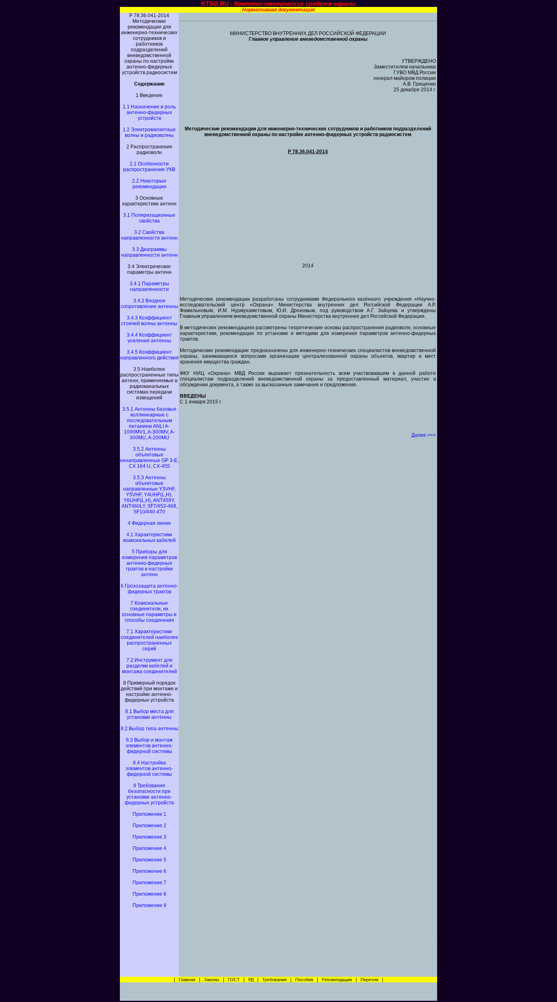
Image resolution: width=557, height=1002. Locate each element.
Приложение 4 (149, 848)
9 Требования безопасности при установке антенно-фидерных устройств (149, 794)
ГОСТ (234, 979)
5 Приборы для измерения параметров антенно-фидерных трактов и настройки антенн (149, 563)
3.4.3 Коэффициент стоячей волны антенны (149, 320)
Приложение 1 (149, 814)
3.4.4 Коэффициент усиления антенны (149, 338)
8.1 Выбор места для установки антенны (149, 714)
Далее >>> (423, 435)
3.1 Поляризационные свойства (149, 218)
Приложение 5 (149, 860)
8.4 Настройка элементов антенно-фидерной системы (149, 768)
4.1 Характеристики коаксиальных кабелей (149, 537)
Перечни (369, 979)
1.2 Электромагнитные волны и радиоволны (149, 132)
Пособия (304, 979)
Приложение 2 (149, 825)
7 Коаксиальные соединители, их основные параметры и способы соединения (149, 611)
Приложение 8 (149, 894)
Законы (211, 979)
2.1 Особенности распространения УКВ (149, 166)
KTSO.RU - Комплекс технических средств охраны (278, 3)
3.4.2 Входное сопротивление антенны (149, 303)
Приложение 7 (149, 882)
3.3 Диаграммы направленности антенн (149, 252)
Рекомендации (337, 979)
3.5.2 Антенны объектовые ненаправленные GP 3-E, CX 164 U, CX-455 (149, 457)
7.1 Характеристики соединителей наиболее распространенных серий (149, 640)
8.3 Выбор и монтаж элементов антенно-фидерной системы (149, 745)
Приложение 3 (149, 837)
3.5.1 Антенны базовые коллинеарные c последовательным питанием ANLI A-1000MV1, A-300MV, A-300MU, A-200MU (149, 423)
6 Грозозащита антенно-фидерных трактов (149, 589)
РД (251, 979)
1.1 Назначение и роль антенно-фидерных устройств (149, 112)
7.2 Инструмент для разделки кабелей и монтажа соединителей (149, 665)
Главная (186, 979)
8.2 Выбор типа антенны (149, 728)
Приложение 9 (149, 905)
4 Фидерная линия (149, 523)
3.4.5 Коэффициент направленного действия (149, 355)
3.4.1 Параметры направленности (149, 286)
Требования (274, 979)
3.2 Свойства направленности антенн (149, 235)
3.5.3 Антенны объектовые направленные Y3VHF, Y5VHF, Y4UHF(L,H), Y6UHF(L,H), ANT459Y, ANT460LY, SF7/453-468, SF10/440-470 (149, 495)
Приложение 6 (149, 871)
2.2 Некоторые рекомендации (149, 183)
